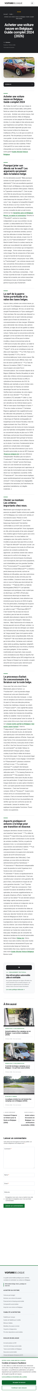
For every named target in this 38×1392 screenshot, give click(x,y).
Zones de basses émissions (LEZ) (13, 1355)
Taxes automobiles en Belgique (13, 1349)
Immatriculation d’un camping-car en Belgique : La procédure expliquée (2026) (18, 1033)
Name (6, 1175)
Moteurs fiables (8, 1323)
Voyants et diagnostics (10, 1329)
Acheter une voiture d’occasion (12, 1298)
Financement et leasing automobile (14, 1301)
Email (6, 1183)
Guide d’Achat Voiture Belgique (22, 951)
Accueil (6, 14)
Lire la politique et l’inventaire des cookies (14, 1377)
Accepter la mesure (19, 1382)
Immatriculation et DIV (10, 1343)
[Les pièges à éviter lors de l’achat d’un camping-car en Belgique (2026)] (19, 1085)
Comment (7, 1149)
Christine (8, 42)
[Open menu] (32, 3)
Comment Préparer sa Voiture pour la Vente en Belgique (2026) (10, 1118)
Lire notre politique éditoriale (15, 989)
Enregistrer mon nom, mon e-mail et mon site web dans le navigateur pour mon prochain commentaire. (19, 1198)
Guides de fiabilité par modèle (12, 1320)
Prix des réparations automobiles (13, 1332)
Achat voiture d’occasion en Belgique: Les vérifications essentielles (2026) (27, 1119)
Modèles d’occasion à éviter (11, 1326)
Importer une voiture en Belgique (13, 1307)
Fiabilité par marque (9, 1317)
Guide (19, 12)
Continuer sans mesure (19, 1388)
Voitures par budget (9, 1295)
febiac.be (20, 938)
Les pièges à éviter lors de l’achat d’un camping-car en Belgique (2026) (18, 1100)
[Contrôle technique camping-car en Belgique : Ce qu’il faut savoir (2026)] (19, 1052)
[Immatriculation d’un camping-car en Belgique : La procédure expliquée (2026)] (19, 1017)
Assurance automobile (10, 1352)
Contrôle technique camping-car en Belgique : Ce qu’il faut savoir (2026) (17, 1067)
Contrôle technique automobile (12, 1346)
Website (7, 1192)
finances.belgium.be (11, 454)
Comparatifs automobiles (11, 1304)
